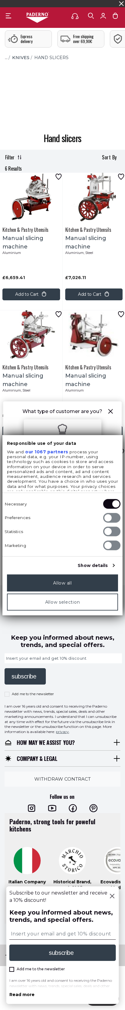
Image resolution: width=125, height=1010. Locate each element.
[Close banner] (121, 3)
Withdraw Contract (62, 779)
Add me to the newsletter (33, 694)
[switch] (111, 517)
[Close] (112, 896)
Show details (93, 565)
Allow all (62, 582)
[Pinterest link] (93, 808)
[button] (110, 412)
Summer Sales (108, 3)
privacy (62, 731)
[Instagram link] (31, 808)
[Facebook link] (73, 808)
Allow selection (62, 602)
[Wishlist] (58, 177)
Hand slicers (51, 57)
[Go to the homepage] (37, 18)
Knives (20, 57)
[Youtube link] (52, 808)
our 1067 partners (46, 451)
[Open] (91, 15)
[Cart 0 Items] (115, 17)
